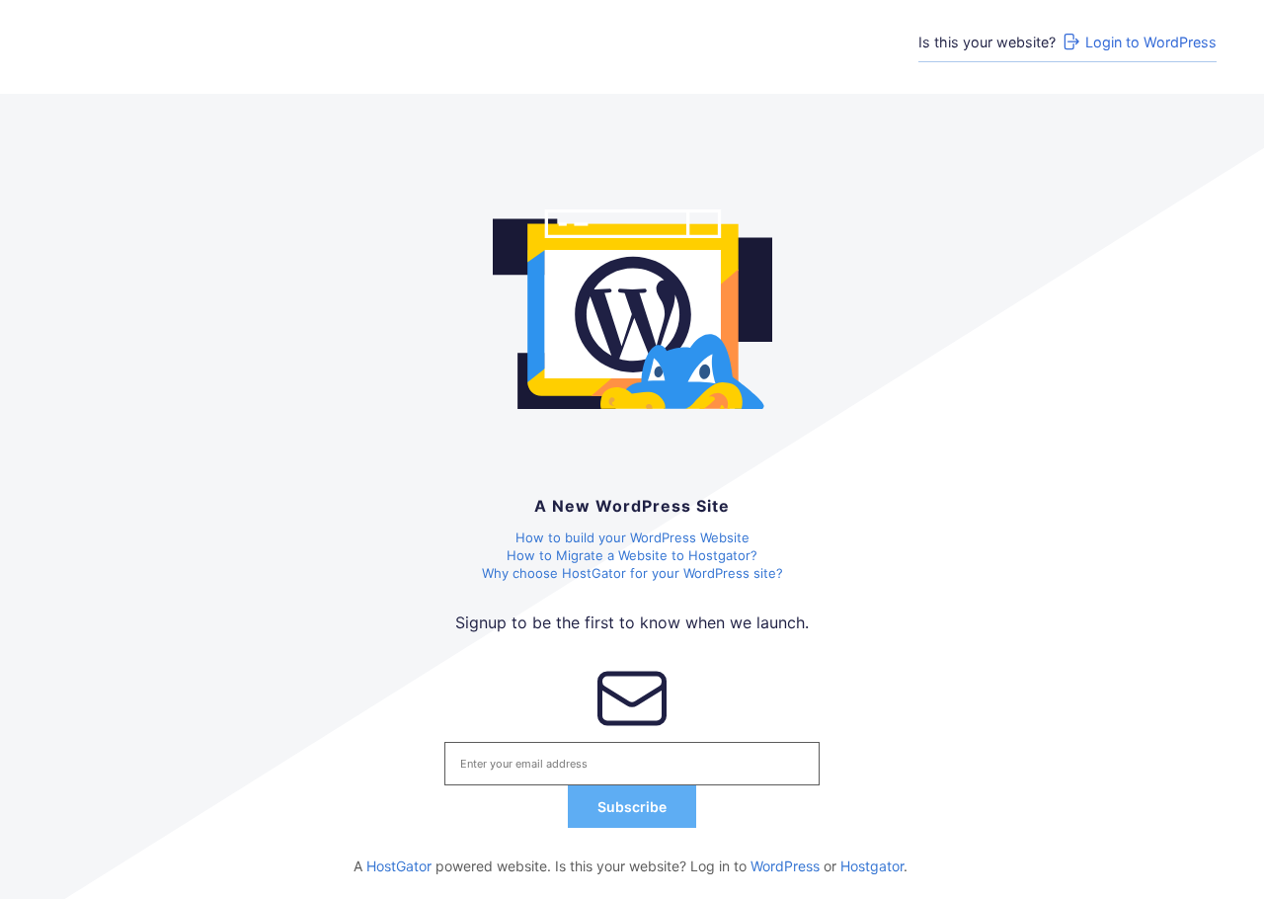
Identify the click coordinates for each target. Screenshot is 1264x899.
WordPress (785, 866)
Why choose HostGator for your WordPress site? (632, 573)
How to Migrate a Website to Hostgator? (632, 555)
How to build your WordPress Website (632, 537)
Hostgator (872, 866)
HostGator (399, 866)
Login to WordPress (1151, 42)
